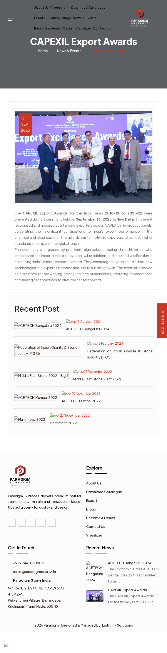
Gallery (54, 18)
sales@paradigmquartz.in (34, 571)
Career (68, 28)
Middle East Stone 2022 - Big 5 (98, 379)
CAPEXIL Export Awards (127, 590)
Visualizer (83, 28)
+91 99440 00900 (28, 563)
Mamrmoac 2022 (63, 423)
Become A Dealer (100, 518)
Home (43, 50)
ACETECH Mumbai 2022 (81, 401)
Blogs (66, 18)
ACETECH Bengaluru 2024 (88, 329)
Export (39, 18)
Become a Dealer (47, 28)
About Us (41, 7)
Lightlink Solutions (117, 625)
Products (58, 7)
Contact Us (102, 28)
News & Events (85, 18)
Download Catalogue (88, 7)
